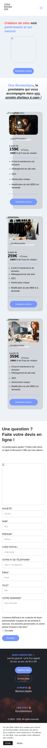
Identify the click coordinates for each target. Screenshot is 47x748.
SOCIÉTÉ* (7, 508)
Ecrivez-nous (23, 679)
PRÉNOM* (7, 534)
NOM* (5, 521)
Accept (8, 743)
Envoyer (10, 638)
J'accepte (8, 631)
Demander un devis (23, 71)
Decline (19, 743)
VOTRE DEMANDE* (11, 598)
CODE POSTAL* (10, 547)
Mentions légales (23, 691)
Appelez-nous (23, 670)
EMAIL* (5, 572)
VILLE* (5, 585)
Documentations (23, 711)
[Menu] (41, 8)
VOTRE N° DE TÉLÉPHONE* (16, 560)
